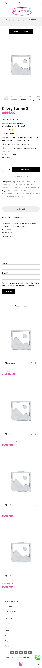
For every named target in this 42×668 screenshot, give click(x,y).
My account (9, 618)
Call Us (29, 665)
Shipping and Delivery (12, 601)
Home (4, 665)
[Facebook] (12, 652)
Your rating (7, 229)
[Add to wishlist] (36, 363)
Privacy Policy (9, 606)
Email (5, 273)
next (34, 64)
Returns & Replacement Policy (15, 611)
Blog (6, 641)
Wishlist (7, 623)
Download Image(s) (21, 31)
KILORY (14, 184)
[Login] (38, 662)
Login (38, 665)
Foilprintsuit (6, 184)
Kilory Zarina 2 (7, 193)
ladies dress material (21, 193)
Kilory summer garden (10, 442)
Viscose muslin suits (32, 187)
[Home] (4, 662)
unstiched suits (18, 187)
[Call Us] (29, 662)
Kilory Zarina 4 (7, 584)
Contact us (8, 646)
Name (5, 263)
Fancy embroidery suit (15, 190)
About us (8, 636)
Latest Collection (24, 184)
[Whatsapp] (25, 652)
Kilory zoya (6, 513)
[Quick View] (32, 363)
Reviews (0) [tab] (21, 209)
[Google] (21, 652)
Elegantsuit (16, 182)
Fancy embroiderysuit (29, 182)
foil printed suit (29, 190)
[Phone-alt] (30, 652)
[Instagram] (16, 652)
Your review (7, 237)
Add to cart (26, 169)
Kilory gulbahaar (8, 371)
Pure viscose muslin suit (18, 196)
